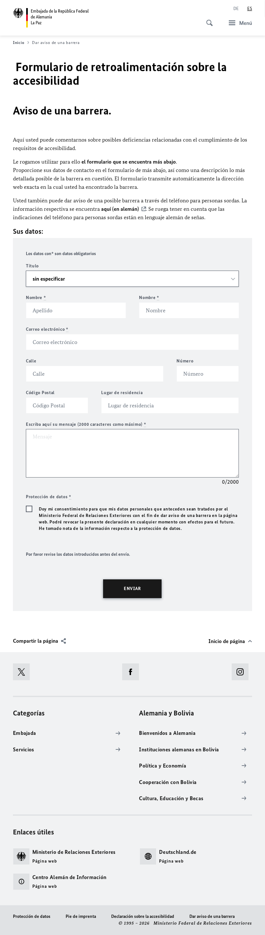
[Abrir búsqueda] (207, 19)
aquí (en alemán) (120, 209)
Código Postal (40, 392)
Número (184, 361)
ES (249, 8)
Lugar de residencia (122, 392)
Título (32, 266)
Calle (31, 361)
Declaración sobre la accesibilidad (142, 916)
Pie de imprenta (81, 916)
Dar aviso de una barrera (212, 916)
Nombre (36, 297)
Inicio (18, 42)
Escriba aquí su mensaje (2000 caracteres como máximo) (86, 424)
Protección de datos (31, 916)
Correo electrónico (47, 329)
